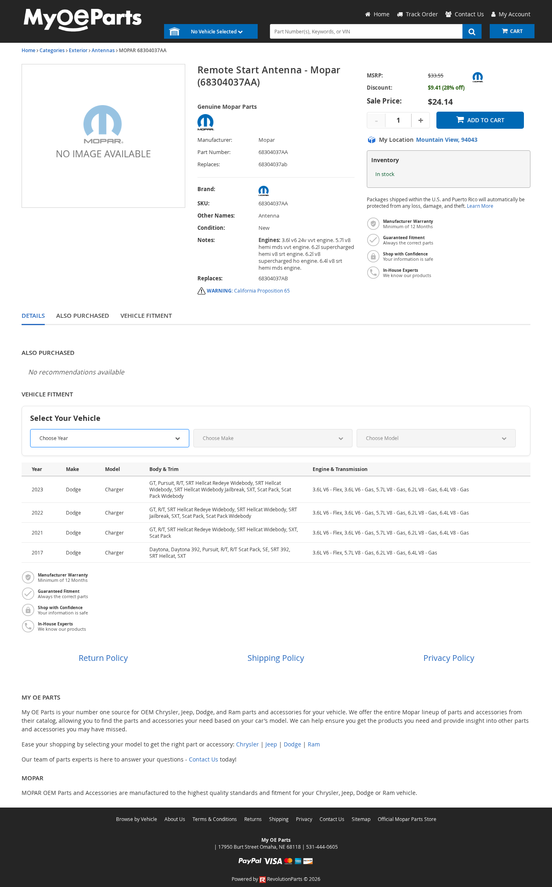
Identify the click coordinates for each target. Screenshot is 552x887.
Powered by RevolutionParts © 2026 (276, 879)
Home (28, 50)
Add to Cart (485, 120)
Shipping (279, 819)
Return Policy (103, 657)
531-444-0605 (322, 846)
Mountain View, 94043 (447, 139)
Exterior (78, 50)
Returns (253, 819)
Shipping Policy (276, 657)
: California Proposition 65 (248, 290)
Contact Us (203, 759)
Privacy (304, 819)
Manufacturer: (214, 139)
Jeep (271, 744)
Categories (52, 50)
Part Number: (213, 152)
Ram (314, 744)
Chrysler (247, 744)
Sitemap (361, 819)
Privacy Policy (448, 657)
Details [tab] (33, 315)
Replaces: (208, 164)
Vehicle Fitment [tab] (146, 315)
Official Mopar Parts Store (407, 819)
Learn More (480, 206)
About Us (174, 819)
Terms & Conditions (215, 819)
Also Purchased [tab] (82, 315)
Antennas (103, 50)
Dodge (292, 744)
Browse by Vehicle (136, 819)
